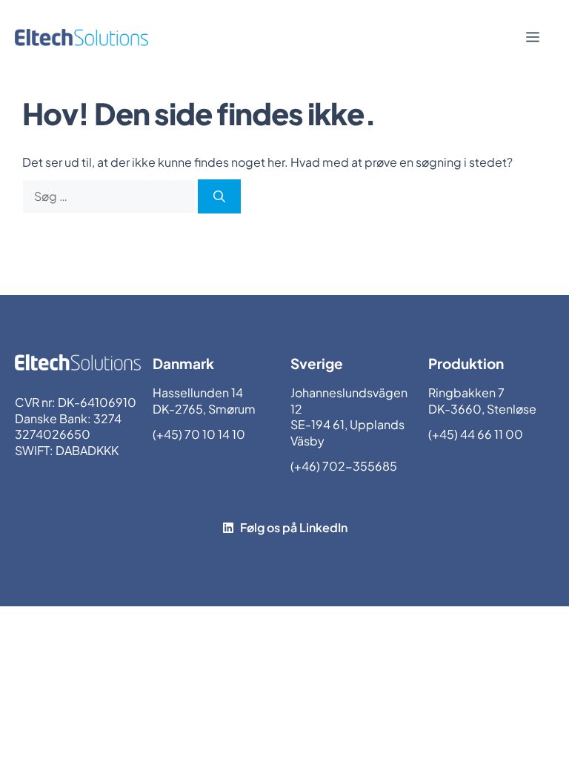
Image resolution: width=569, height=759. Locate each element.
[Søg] (219, 196)
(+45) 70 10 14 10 (199, 434)
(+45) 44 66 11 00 (475, 434)
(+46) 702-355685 (343, 466)
